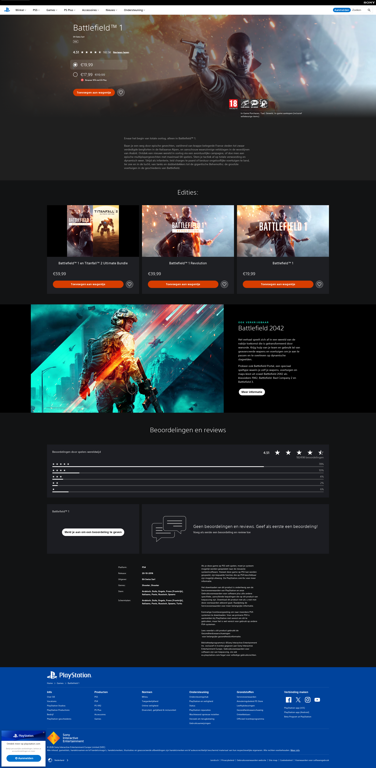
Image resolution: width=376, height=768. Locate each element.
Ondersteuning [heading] (199, 692)
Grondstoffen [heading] (245, 692)
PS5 (35, 10)
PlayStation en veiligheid (201, 701)
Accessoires (89, 10)
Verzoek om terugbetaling (201, 719)
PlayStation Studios (56, 705)
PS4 (96, 701)
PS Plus (68, 10)
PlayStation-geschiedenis (59, 719)
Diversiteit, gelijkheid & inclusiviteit (159, 710)
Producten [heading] (101, 692)
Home (50, 683)
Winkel (19, 10)
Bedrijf (50, 714)
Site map (273, 760)
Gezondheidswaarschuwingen (215, 633)
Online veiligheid (150, 705)
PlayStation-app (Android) (296, 712)
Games (50, 10)
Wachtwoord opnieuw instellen (204, 714)
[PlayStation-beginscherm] (7, 10)
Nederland (59, 760)
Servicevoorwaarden (246, 697)
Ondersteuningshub (198, 697)
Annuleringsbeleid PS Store (250, 701)
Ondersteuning (133, 10)
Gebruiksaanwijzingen (200, 723)
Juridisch (214, 760)
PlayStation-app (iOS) (294, 708)
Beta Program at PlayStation (297, 716)
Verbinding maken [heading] (296, 692)
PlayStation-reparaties (200, 710)
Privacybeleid (227, 760)
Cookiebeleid (286, 760)
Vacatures (52, 701)
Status (192, 705)
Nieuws (110, 10)
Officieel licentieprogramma (250, 719)
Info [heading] (49, 692)
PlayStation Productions (58, 710)
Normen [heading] (147, 692)
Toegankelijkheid (150, 701)
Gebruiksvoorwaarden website (251, 760)
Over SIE (51, 697)
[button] (93, 532)
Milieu (145, 697)
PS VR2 (97, 705)
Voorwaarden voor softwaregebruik (312, 760)
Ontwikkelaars (243, 714)
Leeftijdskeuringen (246, 705)
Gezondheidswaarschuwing (250, 710)
